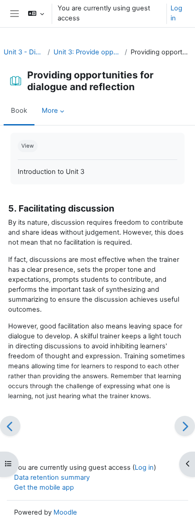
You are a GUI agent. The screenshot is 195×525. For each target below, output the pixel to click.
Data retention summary (52, 477)
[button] (35, 13)
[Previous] (10, 426)
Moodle (65, 512)
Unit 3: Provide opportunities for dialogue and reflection (87, 52)
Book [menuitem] (19, 110)
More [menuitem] (50, 110)
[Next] (185, 426)
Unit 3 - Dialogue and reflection (24, 52)
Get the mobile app (44, 487)
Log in (176, 13)
